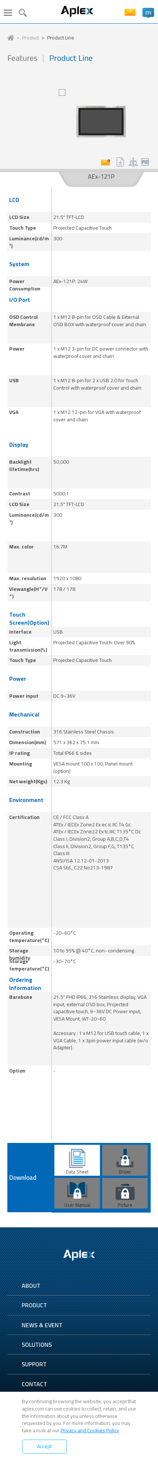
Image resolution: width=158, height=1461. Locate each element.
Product (30, 38)
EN (148, 12)
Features (22, 58)
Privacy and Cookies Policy (90, 1430)
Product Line (60, 38)
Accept (44, 1446)
